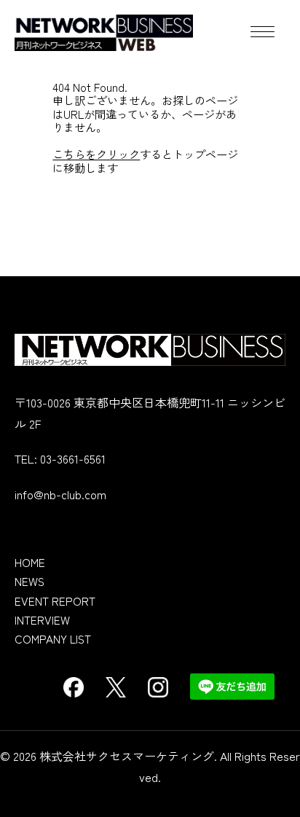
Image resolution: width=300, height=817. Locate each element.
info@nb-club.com (60, 494)
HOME (30, 562)
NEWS (29, 581)
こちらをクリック (96, 154)
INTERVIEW (42, 619)
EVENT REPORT (55, 601)
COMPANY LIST (53, 638)
